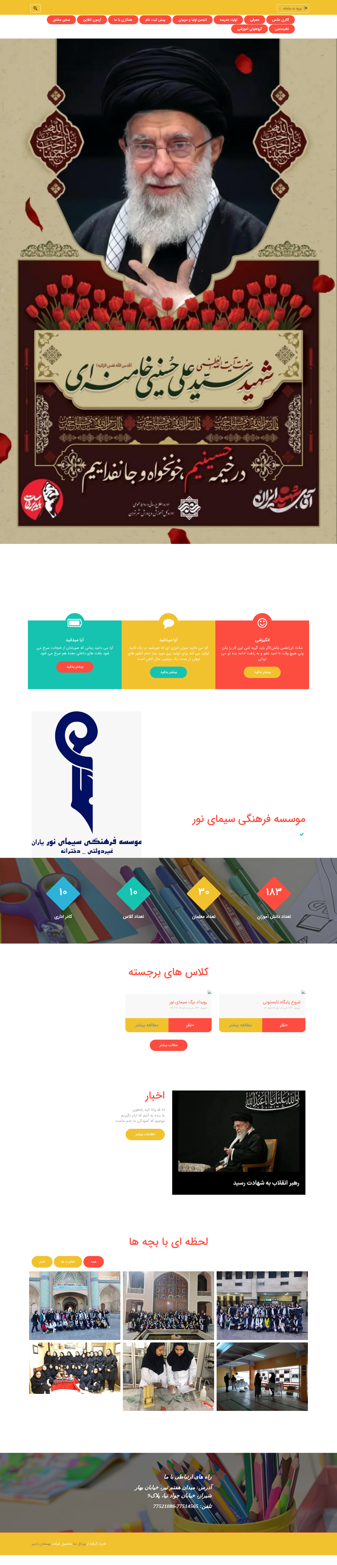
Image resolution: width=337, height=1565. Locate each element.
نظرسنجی (282, 29)
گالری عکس (280, 19)
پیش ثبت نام (155, 19)
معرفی (254, 19)
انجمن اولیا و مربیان (192, 19)
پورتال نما (79, 1543)
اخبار (42, 1261)
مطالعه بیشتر (240, 1025)
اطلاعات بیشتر (145, 1134)
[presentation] (2, 289)
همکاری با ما (123, 19)
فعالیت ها (68, 1261)
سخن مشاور (61, 19)
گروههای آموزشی (249, 29)
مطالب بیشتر (169, 1045)
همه (93, 1261)
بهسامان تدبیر (41, 1543)
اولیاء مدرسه (228, 19)
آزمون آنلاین (92, 19)
